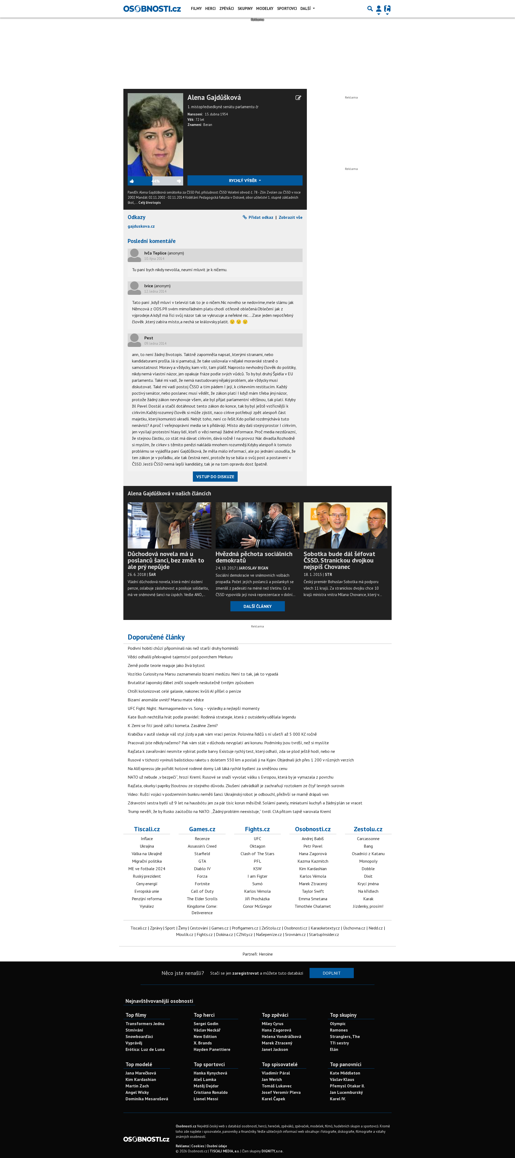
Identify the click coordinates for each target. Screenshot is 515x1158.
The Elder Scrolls (202, 898)
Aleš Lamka (205, 1079)
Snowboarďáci (139, 1036)
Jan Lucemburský (346, 1092)
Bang (368, 846)
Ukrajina (147, 846)
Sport (170, 928)
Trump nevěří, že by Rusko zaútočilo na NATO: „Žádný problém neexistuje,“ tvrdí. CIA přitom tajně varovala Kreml (229, 811)
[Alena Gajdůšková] (155, 134)
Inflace (147, 838)
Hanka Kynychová (210, 1073)
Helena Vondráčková (281, 1036)
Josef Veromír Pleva (281, 1092)
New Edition (205, 1036)
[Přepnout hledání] (370, 8)
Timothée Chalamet (313, 906)
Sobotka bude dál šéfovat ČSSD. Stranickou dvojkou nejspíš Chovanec (339, 560)
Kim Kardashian (313, 868)
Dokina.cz (224, 934)
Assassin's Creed (202, 846)
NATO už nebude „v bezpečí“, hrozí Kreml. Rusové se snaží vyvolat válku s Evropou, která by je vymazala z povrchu (230, 777)
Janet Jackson (275, 1049)
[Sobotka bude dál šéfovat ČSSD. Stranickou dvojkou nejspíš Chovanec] (345, 525)
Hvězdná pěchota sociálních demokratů (254, 557)
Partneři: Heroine (257, 954)
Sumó (257, 883)
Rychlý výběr (243, 180)
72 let (200, 119)
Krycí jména (368, 883)
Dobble (368, 868)
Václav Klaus (342, 1079)
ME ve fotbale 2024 (146, 868)
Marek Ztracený (313, 883)
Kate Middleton (345, 1073)
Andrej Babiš (313, 838)
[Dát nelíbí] (171, 181)
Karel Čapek (273, 1098)
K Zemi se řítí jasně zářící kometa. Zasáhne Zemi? (173, 725)
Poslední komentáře (152, 241)
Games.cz (202, 829)
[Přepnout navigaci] (378, 8)
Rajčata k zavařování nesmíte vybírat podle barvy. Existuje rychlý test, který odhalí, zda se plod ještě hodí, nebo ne (231, 751)
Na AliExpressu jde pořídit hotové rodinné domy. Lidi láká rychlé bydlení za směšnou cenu (207, 768)
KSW (257, 868)
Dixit (368, 876)
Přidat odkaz (260, 217)
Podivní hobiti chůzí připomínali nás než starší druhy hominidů (183, 648)
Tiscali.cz (147, 829)
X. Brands (203, 1043)
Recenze (202, 838)
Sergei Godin (206, 1023)
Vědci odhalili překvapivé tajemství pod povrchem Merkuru (180, 656)
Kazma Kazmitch (312, 861)
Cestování (199, 928)
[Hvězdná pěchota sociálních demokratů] (257, 525)
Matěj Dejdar (206, 1085)
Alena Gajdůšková (214, 97)
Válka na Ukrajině (147, 853)
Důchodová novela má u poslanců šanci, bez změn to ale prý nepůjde (166, 560)
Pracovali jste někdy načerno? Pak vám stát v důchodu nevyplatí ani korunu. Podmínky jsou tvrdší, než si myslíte (228, 742)
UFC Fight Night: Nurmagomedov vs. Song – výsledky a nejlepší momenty (193, 708)
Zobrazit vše (291, 217)
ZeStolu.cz (271, 928)
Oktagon (257, 846)
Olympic (337, 1023)
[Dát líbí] (139, 181)
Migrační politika (147, 861)
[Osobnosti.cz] (152, 8)
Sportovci (287, 8)
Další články (258, 606)
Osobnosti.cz (313, 829)
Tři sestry (339, 1043)
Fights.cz (257, 829)
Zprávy (156, 928)
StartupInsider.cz (324, 934)
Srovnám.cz (295, 934)
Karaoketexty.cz (325, 928)
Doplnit (332, 973)
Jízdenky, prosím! (368, 906)
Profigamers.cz (245, 928)
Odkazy (136, 217)
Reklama (182, 1146)
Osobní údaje (217, 1146)
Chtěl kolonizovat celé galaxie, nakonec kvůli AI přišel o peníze (184, 691)
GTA (202, 861)
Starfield (202, 853)
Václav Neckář (207, 1030)
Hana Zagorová (313, 853)
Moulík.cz (184, 934)
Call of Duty (202, 891)
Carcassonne (368, 838)
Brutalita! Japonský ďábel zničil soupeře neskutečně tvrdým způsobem (191, 682)
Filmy (196, 8)
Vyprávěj (134, 1043)
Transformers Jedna (145, 1023)
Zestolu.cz (368, 829)
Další (306, 8)
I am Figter (257, 876)
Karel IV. (338, 1098)
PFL (257, 861)
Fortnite (202, 883)
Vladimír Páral (276, 1073)
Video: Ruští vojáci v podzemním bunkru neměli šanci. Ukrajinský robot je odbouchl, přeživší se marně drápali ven (228, 794)
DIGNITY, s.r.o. (272, 1151)
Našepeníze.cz (269, 934)
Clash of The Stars (257, 853)
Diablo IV (202, 868)
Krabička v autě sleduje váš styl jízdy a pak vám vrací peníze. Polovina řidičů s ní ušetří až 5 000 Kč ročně (222, 734)
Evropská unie (146, 891)
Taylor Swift (313, 891)
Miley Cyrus (273, 1023)
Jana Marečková (141, 1073)
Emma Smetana (313, 898)
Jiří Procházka (257, 898)
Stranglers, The (345, 1036)
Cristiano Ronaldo (211, 1092)
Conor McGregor (257, 906)
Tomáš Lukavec (277, 1085)
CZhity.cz (244, 934)
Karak (368, 898)
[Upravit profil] (298, 97)
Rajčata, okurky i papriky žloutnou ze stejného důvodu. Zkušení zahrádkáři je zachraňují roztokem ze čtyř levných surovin (236, 785)
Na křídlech (368, 891)
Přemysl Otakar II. (347, 1085)
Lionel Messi (206, 1098)
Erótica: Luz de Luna (145, 1049)
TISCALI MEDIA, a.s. (225, 1151)
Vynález (147, 906)
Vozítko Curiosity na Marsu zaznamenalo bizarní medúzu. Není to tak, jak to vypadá (203, 674)
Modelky (264, 8)
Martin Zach (137, 1085)
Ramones (339, 1030)
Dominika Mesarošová (147, 1098)
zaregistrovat (245, 973)
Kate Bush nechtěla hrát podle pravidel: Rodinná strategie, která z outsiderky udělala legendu (212, 717)
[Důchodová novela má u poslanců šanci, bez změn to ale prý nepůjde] (169, 525)
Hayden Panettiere (212, 1049)
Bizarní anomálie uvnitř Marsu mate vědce (166, 699)
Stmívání (134, 1030)
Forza (202, 876)
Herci (210, 8)
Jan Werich (272, 1079)
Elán (334, 1049)
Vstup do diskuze (215, 476)
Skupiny (245, 8)
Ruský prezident (147, 876)
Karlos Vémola (257, 891)
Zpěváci (226, 8)
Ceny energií (146, 883)
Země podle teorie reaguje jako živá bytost (166, 665)
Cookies (197, 1146)
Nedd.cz (376, 928)
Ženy (182, 928)
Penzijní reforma (147, 898)
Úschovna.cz (354, 928)
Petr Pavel (312, 846)
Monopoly (368, 861)
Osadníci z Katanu (368, 853)
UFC (257, 838)
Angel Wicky (137, 1092)
